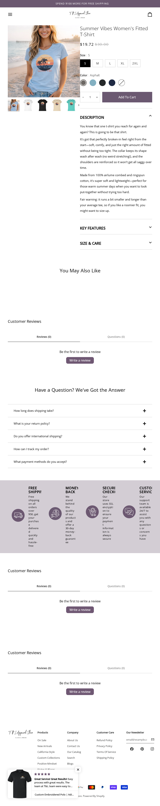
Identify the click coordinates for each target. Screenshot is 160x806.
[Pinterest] (142, 749)
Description (92, 117)
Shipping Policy (105, 757)
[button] (78, 770)
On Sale (41, 740)
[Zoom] (15, 90)
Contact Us (73, 746)
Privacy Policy (104, 746)
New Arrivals (44, 746)
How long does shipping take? (34, 411)
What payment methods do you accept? (40, 462)
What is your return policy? (32, 423)
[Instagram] (152, 749)
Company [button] (72, 732)
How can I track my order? (31, 449)
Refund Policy (104, 740)
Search (71, 757)
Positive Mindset (47, 763)
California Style (46, 752)
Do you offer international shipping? (38, 436)
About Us (72, 740)
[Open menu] (14, 14)
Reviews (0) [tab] (44, 337)
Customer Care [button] (105, 732)
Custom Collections (48, 757)
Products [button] (42, 732)
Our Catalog (74, 752)
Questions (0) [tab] (116, 337)
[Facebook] (131, 749)
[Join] (151, 739)
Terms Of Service (106, 752)
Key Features (92, 228)
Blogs (70, 763)
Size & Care (90, 243)
